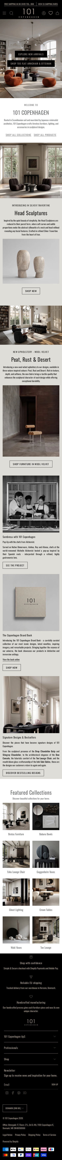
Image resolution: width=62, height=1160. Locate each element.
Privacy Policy (20, 1134)
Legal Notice (7, 1134)
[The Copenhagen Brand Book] (31, 602)
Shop (6, 1059)
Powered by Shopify (10, 1141)
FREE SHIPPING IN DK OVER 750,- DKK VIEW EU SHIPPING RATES (31, 4)
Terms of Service (49, 1134)
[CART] (57, 13)
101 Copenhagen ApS (14, 1036)
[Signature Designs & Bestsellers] (31, 704)
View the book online (11, 659)
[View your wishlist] (50, 13)
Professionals (11, 1048)
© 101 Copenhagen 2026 (13, 1118)
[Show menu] (4, 13)
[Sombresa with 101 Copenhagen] (31, 504)
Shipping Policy (34, 1134)
